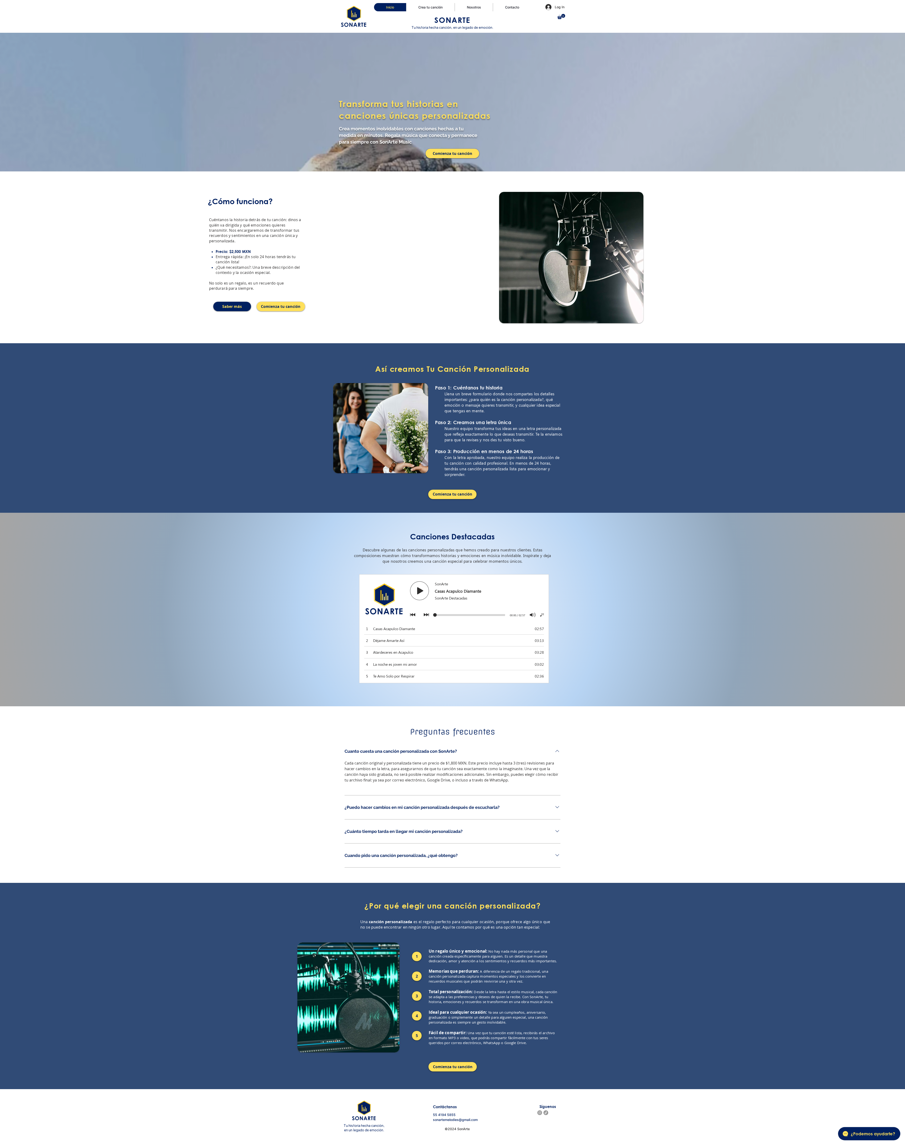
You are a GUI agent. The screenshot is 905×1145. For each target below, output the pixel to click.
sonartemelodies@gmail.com (455, 1120)
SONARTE (452, 19)
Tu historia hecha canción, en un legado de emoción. (452, 27)
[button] (561, 16)
